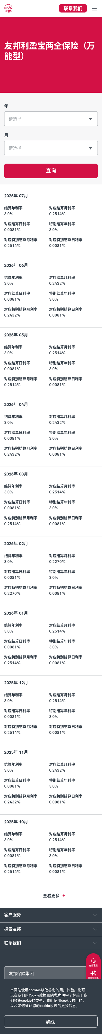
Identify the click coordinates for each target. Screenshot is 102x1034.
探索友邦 (12, 929)
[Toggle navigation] (94, 8)
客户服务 (12, 914)
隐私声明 (57, 995)
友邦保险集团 (21, 973)
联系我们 (12, 942)
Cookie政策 (38, 995)
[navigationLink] (8, 8)
